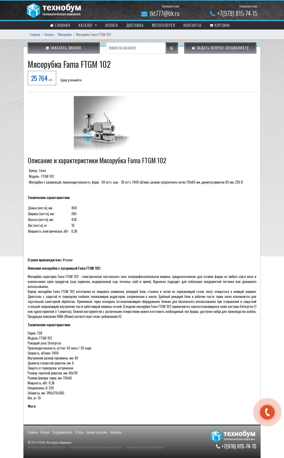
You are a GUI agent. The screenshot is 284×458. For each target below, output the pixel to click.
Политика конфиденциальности (46, 446)
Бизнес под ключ (96, 432)
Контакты (115, 432)
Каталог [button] (86, 25)
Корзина (222, 25)
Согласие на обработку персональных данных (95, 446)
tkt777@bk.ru (164, 13)
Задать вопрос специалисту (222, 47)
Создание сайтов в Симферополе (145, 446)
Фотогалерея (163, 25)
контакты (192, 25)
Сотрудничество (63, 432)
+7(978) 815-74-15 (237, 13)
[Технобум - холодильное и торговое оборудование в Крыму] (54, 9)
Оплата (111, 25)
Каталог (49, 34)
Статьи (79, 432)
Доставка (135, 25)
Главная (62, 25)
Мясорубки (65, 34)
